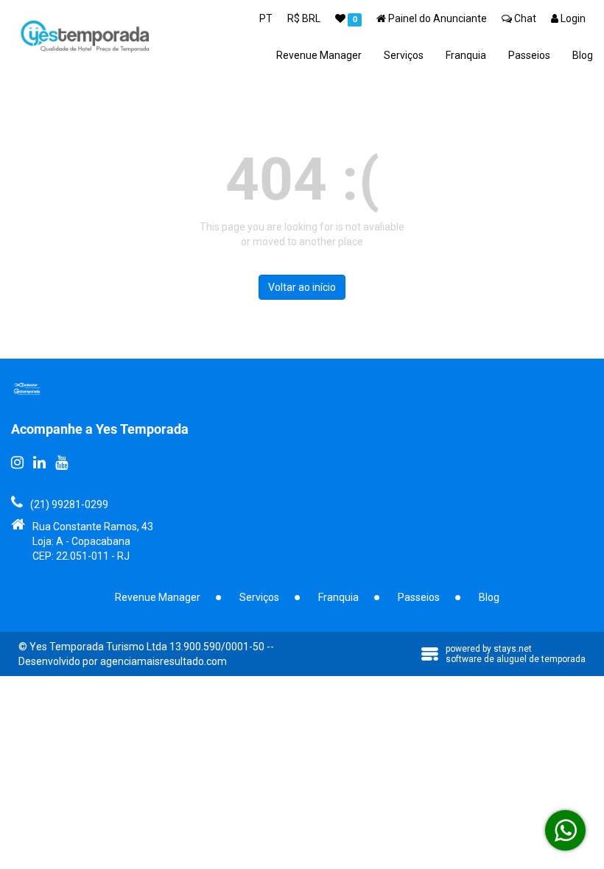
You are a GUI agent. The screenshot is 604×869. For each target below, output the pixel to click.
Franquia (466, 55)
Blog (582, 55)
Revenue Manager (319, 55)
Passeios (529, 55)
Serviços (404, 55)
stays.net (513, 649)
